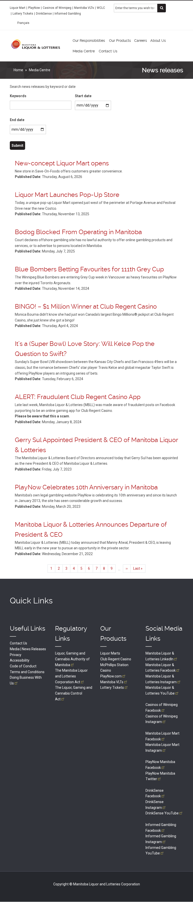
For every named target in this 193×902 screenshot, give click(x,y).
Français (23, 23)
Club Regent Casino (115, 659)
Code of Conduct (23, 666)
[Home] (35, 44)
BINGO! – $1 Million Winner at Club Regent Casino (86, 306)
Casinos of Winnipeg (57, 8)
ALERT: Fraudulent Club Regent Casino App (77, 397)
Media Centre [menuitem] (84, 51)
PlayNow (34, 8)
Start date (83, 96)
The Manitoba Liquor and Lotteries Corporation (71, 676)
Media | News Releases (28, 649)
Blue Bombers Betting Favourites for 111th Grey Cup (89, 269)
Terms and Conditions (27, 672)
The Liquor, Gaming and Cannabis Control (73, 693)
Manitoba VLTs (84, 8)
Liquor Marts (110, 653)
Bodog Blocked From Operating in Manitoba (78, 232)
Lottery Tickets (23, 13)
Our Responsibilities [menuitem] (89, 41)
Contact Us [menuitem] (108, 51)
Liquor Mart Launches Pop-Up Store (67, 194)
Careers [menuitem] (140, 41)
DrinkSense (44, 13)
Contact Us (18, 643)
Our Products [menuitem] (120, 41)
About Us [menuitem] (158, 41)
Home (18, 70)
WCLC (101, 8)
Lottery (112, 687)
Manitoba (111, 682)
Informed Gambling (68, 13)
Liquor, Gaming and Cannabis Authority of (72, 659)
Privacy (15, 655)
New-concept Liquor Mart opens (62, 163)
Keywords (18, 96)
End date (17, 120)
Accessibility (19, 660)
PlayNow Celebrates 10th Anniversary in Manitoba (86, 487)
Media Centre (39, 70)
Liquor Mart (17, 8)
